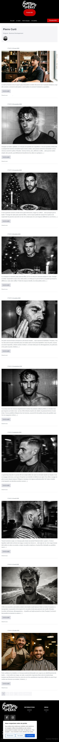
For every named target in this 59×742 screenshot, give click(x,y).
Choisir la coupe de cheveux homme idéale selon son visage (28, 495)
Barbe (9, 225)
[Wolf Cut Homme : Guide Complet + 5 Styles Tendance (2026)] (29, 66)
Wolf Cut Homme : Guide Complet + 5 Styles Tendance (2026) (28, 45)
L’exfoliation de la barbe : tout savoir (18, 294)
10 (20, 693)
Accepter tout (30, 735)
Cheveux (10, 95)
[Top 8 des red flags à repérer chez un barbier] (29, 651)
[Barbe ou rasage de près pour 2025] (29, 453)
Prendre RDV (53, 20)
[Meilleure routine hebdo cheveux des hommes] (29, 125)
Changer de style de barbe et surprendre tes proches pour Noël (29, 166)
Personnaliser (10, 735)
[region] (20, 730)
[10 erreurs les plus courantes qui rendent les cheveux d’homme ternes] (29, 387)
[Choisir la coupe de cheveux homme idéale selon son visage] (29, 519)
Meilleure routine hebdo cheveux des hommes (22, 100)
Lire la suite (7, 90)
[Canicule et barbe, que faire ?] (29, 585)
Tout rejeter (20, 735)
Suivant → (27, 693)
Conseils (15, 95)
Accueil (12, 20)
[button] (29, 711)
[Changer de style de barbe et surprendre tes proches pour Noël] (29, 191)
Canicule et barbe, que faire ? (14, 561)
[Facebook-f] (7, 717)
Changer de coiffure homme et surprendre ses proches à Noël (29, 230)
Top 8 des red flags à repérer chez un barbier (21, 627)
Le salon (18, 20)
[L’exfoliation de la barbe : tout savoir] (29, 319)
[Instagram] (12, 717)
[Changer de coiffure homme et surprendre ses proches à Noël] (29, 255)
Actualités (34, 20)
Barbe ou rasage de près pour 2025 (17, 429)
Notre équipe (26, 20)
